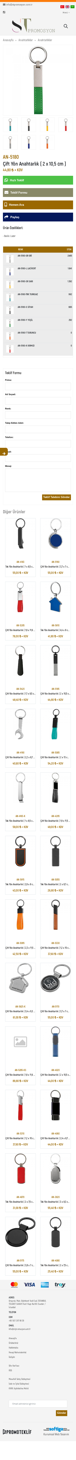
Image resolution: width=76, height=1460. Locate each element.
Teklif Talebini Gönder (56, 497)
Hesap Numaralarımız (17, 1352)
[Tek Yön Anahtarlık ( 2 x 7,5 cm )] (20, 1168)
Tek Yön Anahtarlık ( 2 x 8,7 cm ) (56, 884)
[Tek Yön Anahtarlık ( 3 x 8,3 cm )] (56, 1168)
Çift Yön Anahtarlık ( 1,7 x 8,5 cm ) (21, 693)
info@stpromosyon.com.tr (19, 4)
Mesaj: (8, 466)
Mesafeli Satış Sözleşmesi (19, 1378)
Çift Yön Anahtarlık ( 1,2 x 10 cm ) (56, 947)
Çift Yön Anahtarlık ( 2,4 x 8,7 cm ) (57, 1138)
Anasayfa (8, 40)
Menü (65, 12)
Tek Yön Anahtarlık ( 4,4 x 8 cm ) (56, 630)
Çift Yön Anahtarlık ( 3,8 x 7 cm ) (20, 1265)
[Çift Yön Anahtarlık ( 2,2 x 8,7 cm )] (20, 724)
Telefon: (9, 437)
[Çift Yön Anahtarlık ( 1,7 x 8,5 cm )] (20, 661)
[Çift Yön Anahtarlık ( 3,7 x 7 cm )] (56, 533)
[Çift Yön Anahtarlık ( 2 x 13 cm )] (56, 724)
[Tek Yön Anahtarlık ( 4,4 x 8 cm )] (56, 597)
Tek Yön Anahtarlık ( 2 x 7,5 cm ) (20, 1201)
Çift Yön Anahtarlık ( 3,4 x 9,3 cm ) (21, 1011)
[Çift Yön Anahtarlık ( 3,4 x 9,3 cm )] (20, 978)
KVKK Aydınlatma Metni (18, 1388)
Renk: (8, 408)
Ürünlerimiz (13, 1342)
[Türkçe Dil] (62, 6)
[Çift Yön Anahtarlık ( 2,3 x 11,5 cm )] (20, 915)
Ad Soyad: (10, 394)
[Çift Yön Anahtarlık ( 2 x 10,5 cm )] (56, 661)
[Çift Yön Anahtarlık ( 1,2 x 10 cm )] (56, 915)
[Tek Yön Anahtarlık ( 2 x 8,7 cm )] (56, 851)
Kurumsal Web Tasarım (56, 1434)
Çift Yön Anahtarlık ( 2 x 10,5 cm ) (56, 693)
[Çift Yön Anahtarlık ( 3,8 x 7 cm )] (20, 1232)
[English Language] (67, 6)
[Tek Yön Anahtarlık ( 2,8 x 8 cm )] (20, 851)
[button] (65, 26)
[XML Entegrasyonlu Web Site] (17, 1431)
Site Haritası (14, 1365)
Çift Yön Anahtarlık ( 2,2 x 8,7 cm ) (21, 757)
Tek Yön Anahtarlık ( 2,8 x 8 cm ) (20, 884)
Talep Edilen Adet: (14, 423)
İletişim (12, 1357)
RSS (10, 1370)
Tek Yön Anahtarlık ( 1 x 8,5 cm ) (20, 566)
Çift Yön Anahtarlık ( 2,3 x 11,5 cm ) (21, 947)
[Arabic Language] (72, 6)
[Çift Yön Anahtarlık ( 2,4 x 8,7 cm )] (56, 1105)
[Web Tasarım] (56, 1429)
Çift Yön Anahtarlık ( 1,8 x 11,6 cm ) (21, 630)
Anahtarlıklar (26, 40)
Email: (8, 452)
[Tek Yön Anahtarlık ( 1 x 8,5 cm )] (20, 533)
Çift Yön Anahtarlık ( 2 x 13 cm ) (56, 757)
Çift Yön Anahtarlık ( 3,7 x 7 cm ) (56, 566)
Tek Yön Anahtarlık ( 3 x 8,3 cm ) (56, 1201)
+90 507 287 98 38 (16, 1320)
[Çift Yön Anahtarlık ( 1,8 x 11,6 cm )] (20, 597)
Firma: (8, 380)
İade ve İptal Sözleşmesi (19, 1383)
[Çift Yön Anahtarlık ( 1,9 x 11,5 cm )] (56, 788)
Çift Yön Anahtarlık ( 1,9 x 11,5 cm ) (57, 820)
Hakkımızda (13, 1347)
